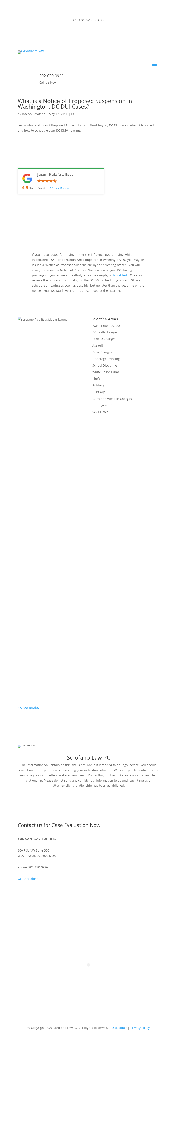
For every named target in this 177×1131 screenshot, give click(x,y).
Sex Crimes (100, 412)
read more (29, 578)
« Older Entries (28, 707)
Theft (96, 379)
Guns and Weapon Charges (112, 399)
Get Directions (28, 879)
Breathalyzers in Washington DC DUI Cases (61, 549)
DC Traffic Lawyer (104, 332)
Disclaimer (119, 1028)
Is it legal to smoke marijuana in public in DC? (63, 663)
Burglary (98, 392)
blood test (120, 275)
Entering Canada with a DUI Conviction (57, 604)
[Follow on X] (97, 32)
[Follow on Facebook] (79, 32)
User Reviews (60, 188)
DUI (73, 114)
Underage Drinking (106, 359)
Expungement (102, 405)
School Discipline (104, 365)
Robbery (98, 385)
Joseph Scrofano (33, 114)
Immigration (89, 611)
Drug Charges (102, 352)
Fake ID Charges (103, 339)
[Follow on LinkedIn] (88, 32)
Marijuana (99, 670)
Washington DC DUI (106, 325)
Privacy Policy (140, 1028)
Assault (97, 345)
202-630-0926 (51, 75)
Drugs (79, 670)
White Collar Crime (106, 372)
